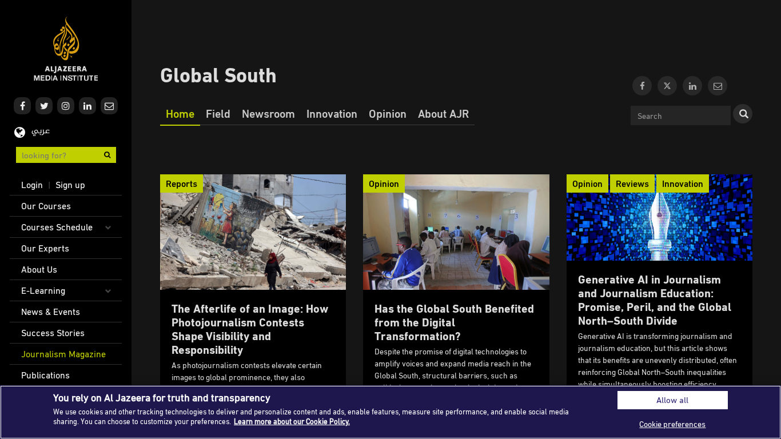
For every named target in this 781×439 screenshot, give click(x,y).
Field (218, 113)
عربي (40, 131)
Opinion (388, 113)
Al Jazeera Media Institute (66, 48)
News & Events (50, 311)
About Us (39, 269)
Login (32, 184)
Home (180, 113)
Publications (45, 375)
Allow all (672, 400)
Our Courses (46, 205)
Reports (181, 183)
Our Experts (45, 248)
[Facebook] (642, 86)
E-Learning (43, 290)
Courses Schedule (57, 227)
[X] (667, 86)
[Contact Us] (717, 86)
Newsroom (268, 113)
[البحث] (742, 113)
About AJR (443, 113)
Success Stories (53, 332)
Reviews (632, 183)
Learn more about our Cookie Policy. (292, 421)
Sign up (70, 184)
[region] (390, 412)
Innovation (331, 113)
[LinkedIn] (692, 86)
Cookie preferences (672, 424)
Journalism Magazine (63, 354)
